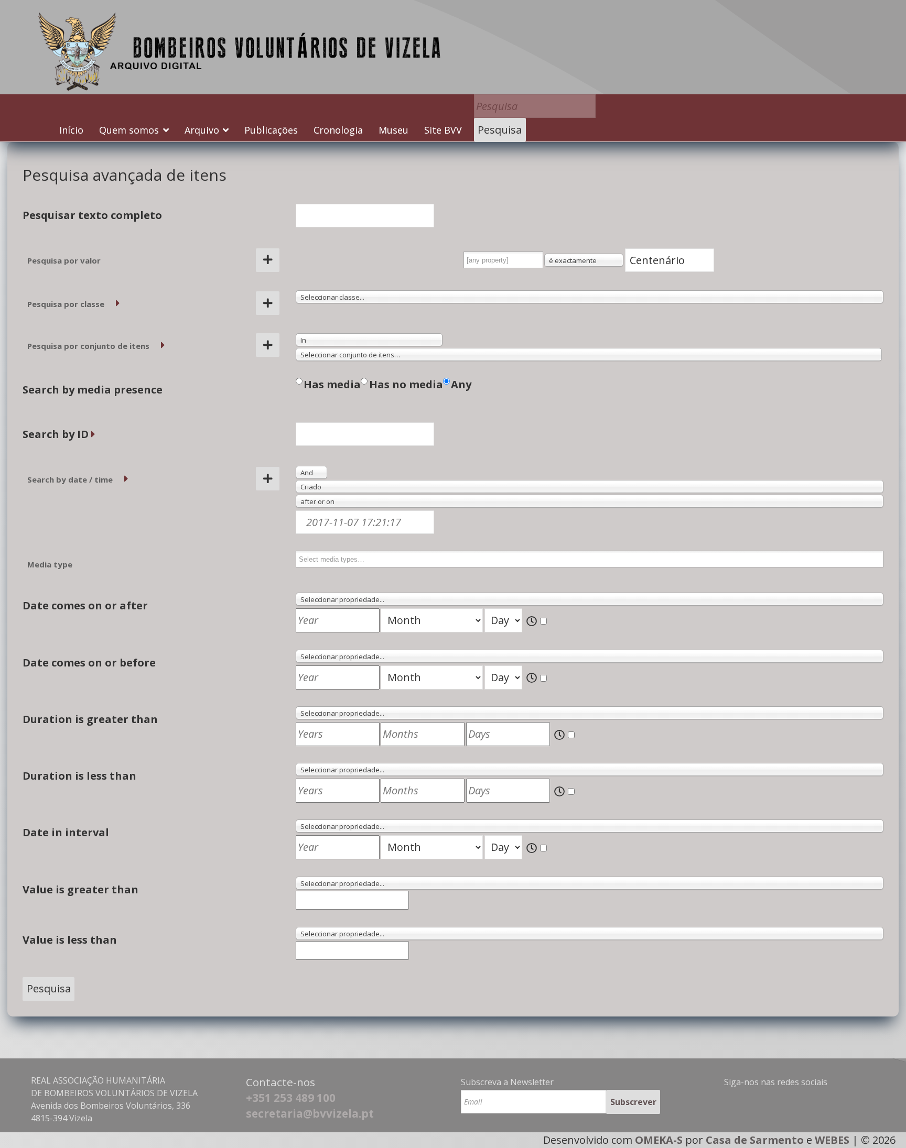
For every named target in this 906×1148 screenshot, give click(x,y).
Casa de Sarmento (755, 1140)
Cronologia (338, 130)
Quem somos (129, 130)
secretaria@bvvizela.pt (310, 1113)
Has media (332, 384)
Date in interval (66, 832)
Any (461, 384)
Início (71, 130)
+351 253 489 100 (291, 1097)
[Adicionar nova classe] (267, 303)
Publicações (271, 130)
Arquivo (202, 130)
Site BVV (443, 130)
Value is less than (70, 940)
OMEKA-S (659, 1140)
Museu (393, 130)
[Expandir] (118, 303)
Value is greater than (80, 889)
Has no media (406, 384)
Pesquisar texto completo (92, 215)
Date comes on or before (89, 662)
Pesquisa (500, 130)
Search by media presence (93, 389)
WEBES (832, 1140)
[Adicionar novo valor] (267, 260)
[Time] (537, 621)
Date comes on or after (85, 605)
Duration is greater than (90, 719)
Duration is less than (79, 776)
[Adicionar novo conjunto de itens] (267, 345)
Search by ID (56, 434)
